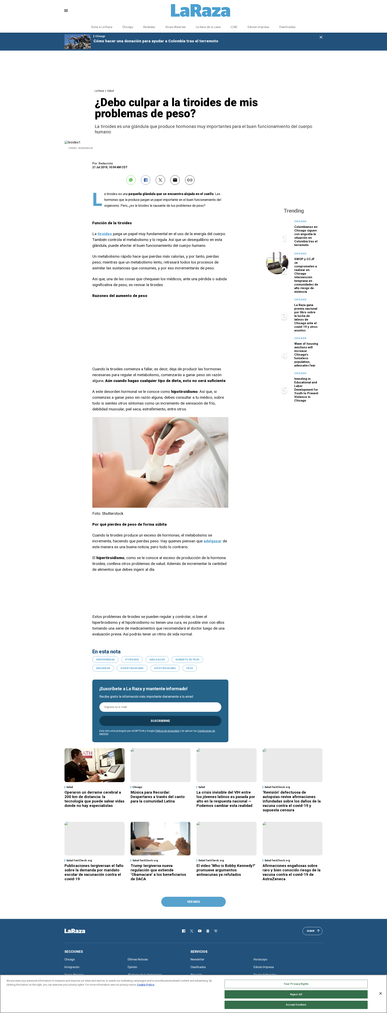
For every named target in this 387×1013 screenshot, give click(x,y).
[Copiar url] (190, 180)
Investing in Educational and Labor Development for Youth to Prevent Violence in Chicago (306, 389)
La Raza (99, 90)
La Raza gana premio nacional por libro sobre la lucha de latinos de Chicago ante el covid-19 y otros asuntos (305, 317)
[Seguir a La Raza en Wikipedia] (216, 931)
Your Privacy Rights (296, 983)
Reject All (296, 994)
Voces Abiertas (175, 27)
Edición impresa (258, 27)
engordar (103, 668)
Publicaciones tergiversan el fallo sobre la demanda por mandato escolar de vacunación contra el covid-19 (93, 872)
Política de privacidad (167, 731)
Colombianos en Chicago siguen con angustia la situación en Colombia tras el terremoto (305, 236)
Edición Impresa (264, 967)
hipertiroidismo (132, 668)
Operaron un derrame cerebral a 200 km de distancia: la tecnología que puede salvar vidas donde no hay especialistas (94, 799)
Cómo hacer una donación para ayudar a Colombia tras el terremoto (156, 41)
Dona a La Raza (101, 27)
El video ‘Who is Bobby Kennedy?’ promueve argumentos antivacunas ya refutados (226, 870)
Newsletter (197, 959)
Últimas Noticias (138, 959)
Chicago (127, 27)
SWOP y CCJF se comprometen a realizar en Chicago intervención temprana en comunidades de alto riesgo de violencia (306, 275)
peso (189, 668)
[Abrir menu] (66, 10)
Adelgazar (157, 659)
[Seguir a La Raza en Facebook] (184, 931)
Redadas (149, 27)
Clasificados (287, 27)
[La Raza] (200, 10)
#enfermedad (105, 659)
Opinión (132, 967)
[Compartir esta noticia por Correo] (175, 180)
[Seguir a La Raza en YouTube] (200, 931)
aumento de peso (187, 659)
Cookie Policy (145, 984)
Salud (110, 90)
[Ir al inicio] (80, 931)
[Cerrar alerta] (321, 37)
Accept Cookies (296, 1004)
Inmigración (71, 967)
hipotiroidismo (165, 668)
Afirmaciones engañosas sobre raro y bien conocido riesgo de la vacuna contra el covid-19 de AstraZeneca (291, 872)
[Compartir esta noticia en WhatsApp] (131, 180)
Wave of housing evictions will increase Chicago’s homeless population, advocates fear (306, 354)
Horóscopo (260, 959)
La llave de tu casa (208, 27)
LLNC (234, 27)
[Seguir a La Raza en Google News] (208, 931)
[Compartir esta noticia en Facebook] (145, 180)
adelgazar (213, 541)
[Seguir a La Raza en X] (192, 931)
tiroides (105, 233)
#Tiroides (132, 659)
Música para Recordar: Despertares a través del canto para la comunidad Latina (158, 796)
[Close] (380, 993)
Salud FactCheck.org (277, 787)
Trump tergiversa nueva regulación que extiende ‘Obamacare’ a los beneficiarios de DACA (158, 872)
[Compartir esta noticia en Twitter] (160, 180)
